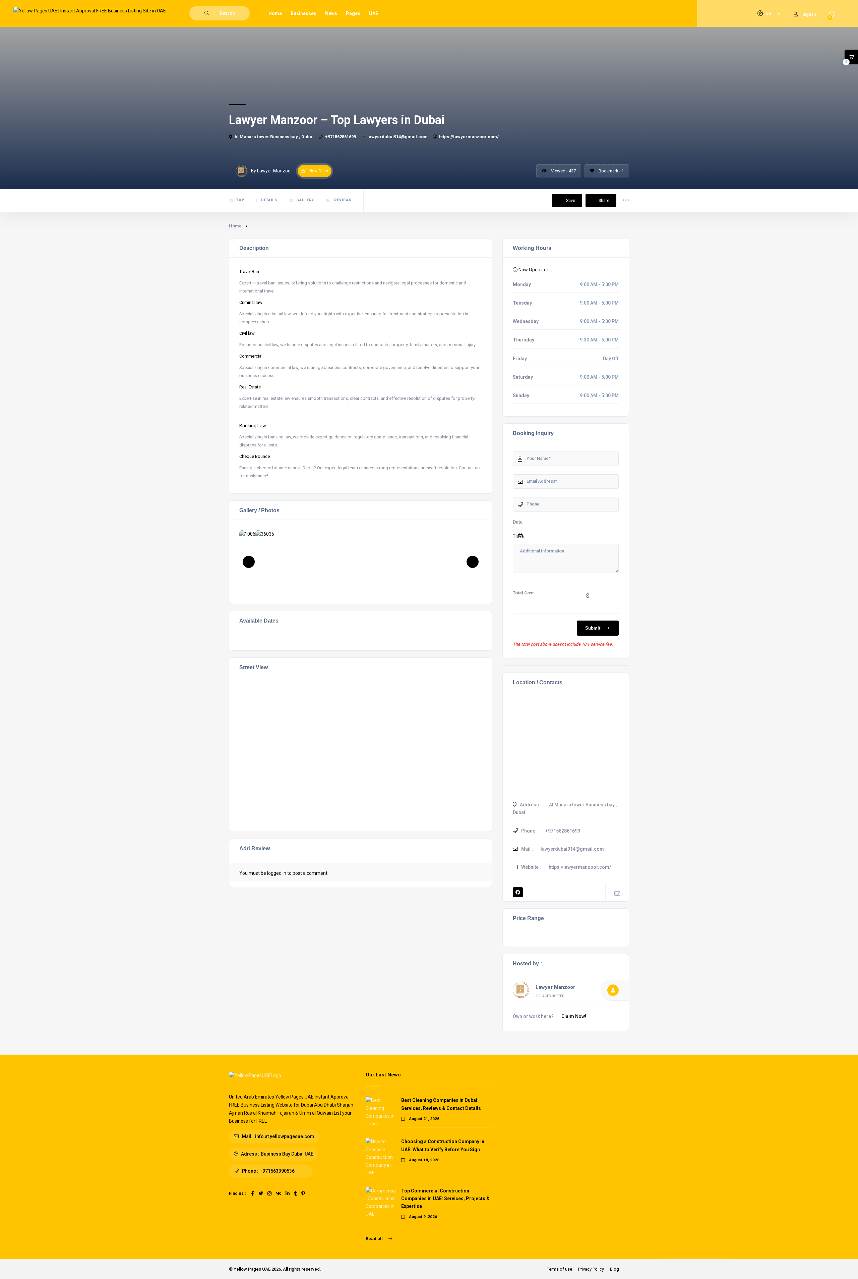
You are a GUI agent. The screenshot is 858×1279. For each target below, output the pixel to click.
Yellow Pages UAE (252, 1269)
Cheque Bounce (254, 456)
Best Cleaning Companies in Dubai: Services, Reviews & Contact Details (441, 1104)
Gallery (305, 200)
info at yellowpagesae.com (284, 1136)
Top (240, 200)
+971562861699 (340, 136)
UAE (373, 13)
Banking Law (252, 425)
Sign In (809, 14)
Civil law (247, 333)
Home (275, 13)
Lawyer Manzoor (555, 987)
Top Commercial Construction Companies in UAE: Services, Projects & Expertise (445, 1198)
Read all (375, 1238)
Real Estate (250, 386)
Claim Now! (573, 1016)
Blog (614, 1269)
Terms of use (559, 1269)
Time (518, 536)
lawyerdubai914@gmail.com (397, 136)
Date (518, 522)
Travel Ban (249, 271)
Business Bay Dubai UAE (287, 1154)
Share (604, 200)
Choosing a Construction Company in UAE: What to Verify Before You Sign (442, 1145)
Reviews (342, 200)
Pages (353, 13)
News (331, 13)
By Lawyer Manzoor (271, 170)
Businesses (303, 13)
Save (570, 200)
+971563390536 (277, 1171)
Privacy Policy (591, 1269)
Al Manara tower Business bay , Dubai (274, 136)
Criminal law (250, 302)
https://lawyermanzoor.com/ (469, 136)
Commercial (250, 356)
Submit (592, 628)
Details (269, 200)
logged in (276, 873)
